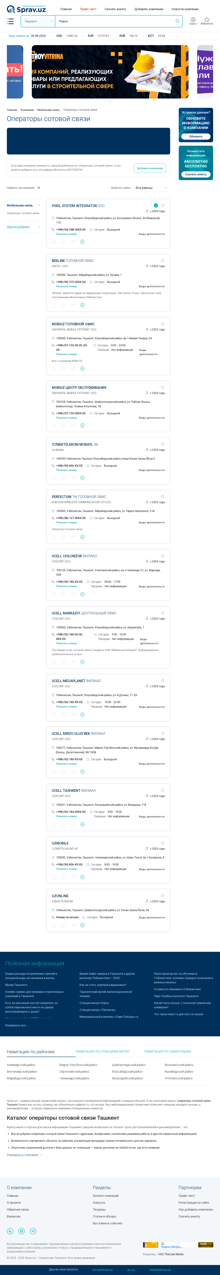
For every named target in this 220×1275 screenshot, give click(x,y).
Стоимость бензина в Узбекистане (177, 989)
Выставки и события (107, 1223)
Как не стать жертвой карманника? (103, 985)
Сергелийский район (74, 1071)
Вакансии (13, 1216)
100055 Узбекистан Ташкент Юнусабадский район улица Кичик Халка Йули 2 (105, 458)
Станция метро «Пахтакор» (98, 1010)
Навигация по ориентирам (167, 1051)
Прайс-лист (88, 9)
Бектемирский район (22, 1071)
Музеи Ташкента (16, 985)
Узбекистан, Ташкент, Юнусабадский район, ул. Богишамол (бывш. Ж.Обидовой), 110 (108, 220)
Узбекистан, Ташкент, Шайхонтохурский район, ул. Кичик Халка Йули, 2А (102, 910)
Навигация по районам (30, 1051)
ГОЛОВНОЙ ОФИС (73, 261)
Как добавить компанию (196, 1209)
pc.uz (131, 1270)
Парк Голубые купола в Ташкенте (176, 996)
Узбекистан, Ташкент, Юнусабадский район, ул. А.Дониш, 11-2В (96, 695)
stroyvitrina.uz (102, 1270)
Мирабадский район (21, 1078)
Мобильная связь (48, 110)
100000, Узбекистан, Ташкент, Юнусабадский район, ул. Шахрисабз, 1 (100, 627)
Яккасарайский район (127, 1078)
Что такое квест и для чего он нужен (178, 1014)
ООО (78, 206)
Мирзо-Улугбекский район (78, 1065)
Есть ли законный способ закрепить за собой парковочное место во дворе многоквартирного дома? (31, 1007)
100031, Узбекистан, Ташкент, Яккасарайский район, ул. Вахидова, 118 (101, 804)
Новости (99, 1202)
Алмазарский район (21, 1065)
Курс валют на (19, 36)
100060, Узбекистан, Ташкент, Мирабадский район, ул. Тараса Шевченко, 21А (105, 511)
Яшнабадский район (179, 1071)
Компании (27, 110)
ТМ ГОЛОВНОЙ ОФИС (79, 497)
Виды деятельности (152, 234)
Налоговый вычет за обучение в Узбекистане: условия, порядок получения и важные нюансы (183, 978)
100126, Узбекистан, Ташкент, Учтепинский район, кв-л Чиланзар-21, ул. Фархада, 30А (108, 572)
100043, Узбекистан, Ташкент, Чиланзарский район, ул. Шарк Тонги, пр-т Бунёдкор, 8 (110, 857)
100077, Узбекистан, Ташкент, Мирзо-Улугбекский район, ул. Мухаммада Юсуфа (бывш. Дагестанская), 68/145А (107, 750)
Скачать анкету (115, 9)
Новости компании (185, 9)
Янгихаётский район (179, 1065)
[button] (10, 21)
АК (75, 444)
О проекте (14, 1202)
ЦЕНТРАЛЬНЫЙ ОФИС (84, 613)
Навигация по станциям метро (103, 1051)
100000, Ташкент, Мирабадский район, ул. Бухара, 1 (89, 275)
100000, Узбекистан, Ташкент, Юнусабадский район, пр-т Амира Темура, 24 (104, 338)
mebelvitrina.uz (160, 1270)
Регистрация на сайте (194, 1202)
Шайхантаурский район (128, 1065)
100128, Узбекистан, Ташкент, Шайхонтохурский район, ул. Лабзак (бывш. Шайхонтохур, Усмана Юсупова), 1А (103, 404)
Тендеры (99, 1209)
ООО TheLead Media (170, 1254)
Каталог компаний (106, 1196)
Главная (66, 9)
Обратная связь (18, 1209)
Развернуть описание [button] (22, 1155)
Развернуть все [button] (15, 1025)
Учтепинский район (178, 1078)
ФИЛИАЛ (74, 556)
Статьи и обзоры (104, 1216)
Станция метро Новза (94, 1003)
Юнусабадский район (127, 1071)
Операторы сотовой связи (23, 213)
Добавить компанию (148, 9)
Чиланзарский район (74, 1078)
